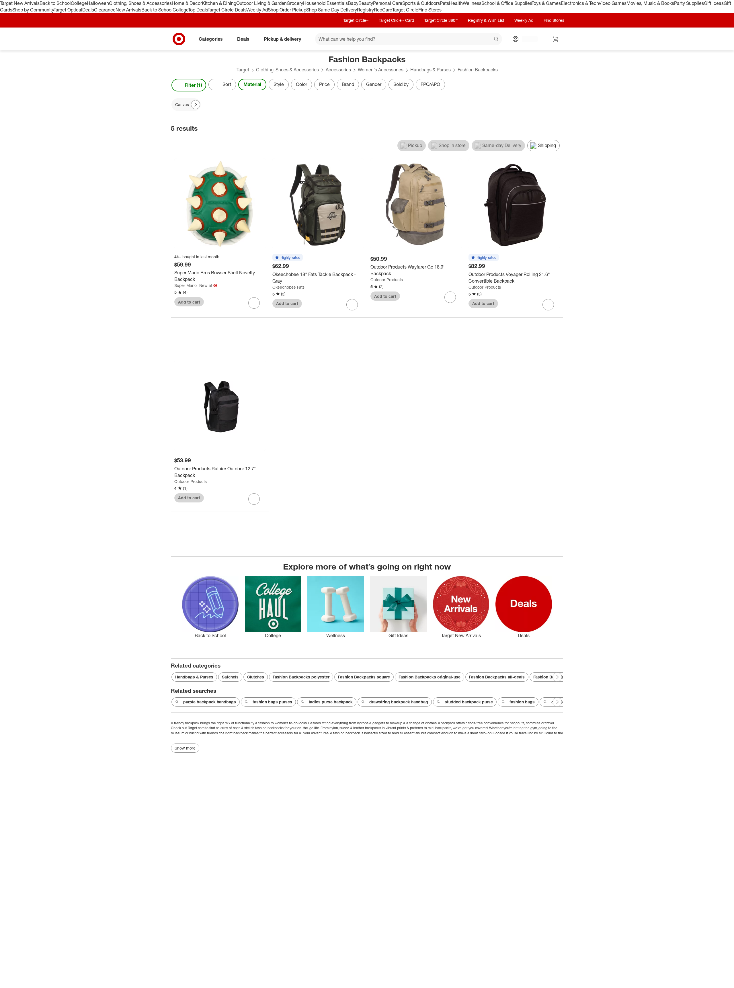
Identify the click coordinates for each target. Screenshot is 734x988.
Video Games (612, 3)
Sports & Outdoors (421, 3)
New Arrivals (128, 10)
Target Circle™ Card (396, 20)
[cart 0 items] (555, 39)
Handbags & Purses (430, 70)
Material (252, 84)
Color (301, 84)
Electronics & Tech (580, 3)
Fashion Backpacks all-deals (497, 676)
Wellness (472, 3)
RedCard (383, 10)
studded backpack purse (469, 701)
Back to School (55, 3)
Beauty (365, 3)
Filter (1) (193, 85)
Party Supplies (689, 3)
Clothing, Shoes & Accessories (140, 3)
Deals (88, 10)
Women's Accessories (380, 70)
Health (456, 3)
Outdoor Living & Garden (261, 3)
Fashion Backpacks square (364, 676)
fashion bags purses (272, 701)
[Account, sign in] (527, 39)
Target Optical (68, 10)
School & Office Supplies (506, 3)
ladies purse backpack (331, 701)
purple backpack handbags (209, 701)
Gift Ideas (714, 3)
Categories (211, 39)
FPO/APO (430, 84)
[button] (287, 257)
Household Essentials (325, 3)
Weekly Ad (257, 10)
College (79, 3)
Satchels (230, 676)
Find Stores (430, 10)
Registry (365, 10)
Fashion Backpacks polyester (301, 676)
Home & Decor (187, 3)
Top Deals (198, 10)
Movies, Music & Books (650, 3)
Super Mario (185, 285)
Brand (348, 84)
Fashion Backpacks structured (562, 676)
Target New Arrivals (20, 3)
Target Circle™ (355, 20)
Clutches (255, 676)
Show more (185, 748)
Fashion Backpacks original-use (429, 676)
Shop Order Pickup (287, 10)
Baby (353, 3)
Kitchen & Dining (219, 3)
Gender (373, 84)
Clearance (105, 10)
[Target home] (179, 39)
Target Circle (405, 10)
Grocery (295, 3)
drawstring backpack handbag (398, 701)
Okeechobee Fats (288, 287)
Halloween (98, 3)
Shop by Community (33, 10)
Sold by (401, 84)
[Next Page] (557, 85)
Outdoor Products (386, 279)
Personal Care (387, 3)
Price (324, 84)
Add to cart (189, 302)
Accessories (338, 70)
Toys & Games (546, 3)
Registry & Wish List (486, 20)
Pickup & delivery (282, 39)
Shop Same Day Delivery (331, 10)
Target (243, 70)
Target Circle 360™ (441, 20)
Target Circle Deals (227, 10)
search (496, 39)
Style (279, 84)
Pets (444, 3)
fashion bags (522, 701)
